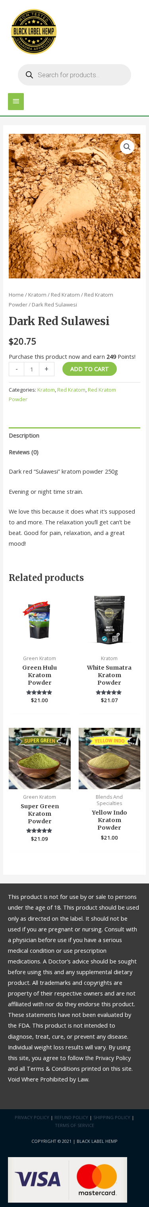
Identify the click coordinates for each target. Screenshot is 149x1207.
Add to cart (89, 369)
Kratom (37, 294)
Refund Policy (71, 1117)
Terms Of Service (74, 1125)
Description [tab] (24, 435)
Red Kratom (65, 294)
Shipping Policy (111, 1117)
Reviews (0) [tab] (24, 452)
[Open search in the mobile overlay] (74, 74)
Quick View (39, 644)
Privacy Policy (32, 1117)
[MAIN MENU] (16, 101)
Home (16, 294)
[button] (127, 147)
